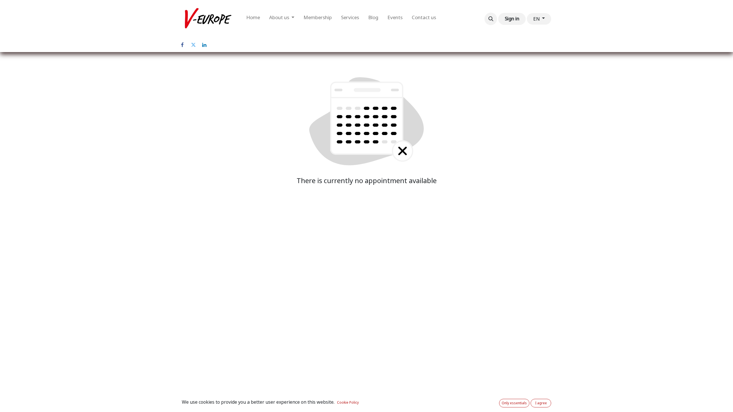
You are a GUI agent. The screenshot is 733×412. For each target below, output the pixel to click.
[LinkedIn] (204, 45)
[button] (490, 19)
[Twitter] (193, 45)
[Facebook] (182, 45)
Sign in (512, 18)
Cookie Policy (348, 402)
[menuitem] (253, 18)
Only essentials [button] (514, 403)
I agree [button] (541, 403)
